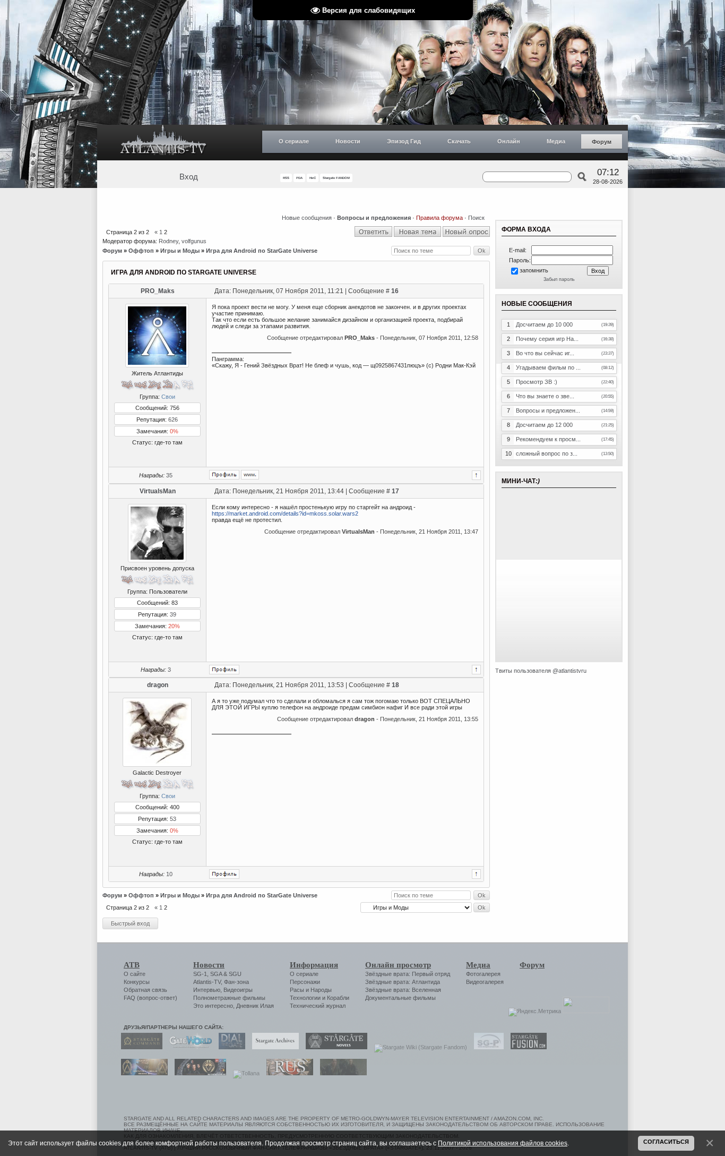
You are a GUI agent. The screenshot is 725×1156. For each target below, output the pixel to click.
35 (169, 475)
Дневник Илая (255, 1006)
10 (169, 874)
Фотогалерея (483, 974)
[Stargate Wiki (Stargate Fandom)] (418, 1047)
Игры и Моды (180, 250)
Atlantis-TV (207, 982)
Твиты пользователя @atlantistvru (540, 670)
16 (395, 291)
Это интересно (213, 1006)
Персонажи (305, 982)
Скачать (459, 141)
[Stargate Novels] (333, 1047)
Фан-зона (236, 982)
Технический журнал (318, 1006)
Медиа (556, 141)
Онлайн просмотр (398, 965)
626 (173, 419)
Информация (314, 965)
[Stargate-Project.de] (486, 1047)
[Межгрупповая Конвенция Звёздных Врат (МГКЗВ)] (142, 1073)
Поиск (476, 218)
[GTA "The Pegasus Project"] (341, 1073)
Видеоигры (238, 990)
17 (395, 491)
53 (173, 819)
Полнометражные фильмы (229, 998)
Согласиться (666, 1141)
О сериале (294, 141)
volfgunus (194, 241)
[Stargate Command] (139, 1047)
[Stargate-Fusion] (526, 1047)
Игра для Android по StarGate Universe (261, 250)
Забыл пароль (559, 279)
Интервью (206, 990)
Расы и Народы (311, 990)
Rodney (168, 241)
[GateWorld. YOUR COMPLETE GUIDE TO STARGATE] (188, 1047)
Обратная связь (145, 990)
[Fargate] (287, 1073)
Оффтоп (141, 250)
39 (173, 614)
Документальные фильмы (400, 998)
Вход (188, 177)
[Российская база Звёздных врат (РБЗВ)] (197, 1073)
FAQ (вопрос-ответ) (150, 998)
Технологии (305, 998)
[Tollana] (244, 1073)
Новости (347, 141)
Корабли (338, 998)
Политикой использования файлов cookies (502, 1143)
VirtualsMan (158, 491)
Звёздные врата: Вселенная (403, 990)
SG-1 (200, 974)
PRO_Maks (158, 291)
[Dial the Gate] (229, 1047)
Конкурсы (137, 982)
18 (395, 685)
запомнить (534, 270)
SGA (216, 974)
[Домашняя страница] (250, 474)
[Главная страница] (163, 142)
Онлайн (508, 141)
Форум (601, 142)
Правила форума (439, 218)
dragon (157, 685)
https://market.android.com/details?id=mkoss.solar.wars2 (285, 513)
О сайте (134, 974)
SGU (235, 974)
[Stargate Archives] (273, 1047)
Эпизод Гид (404, 141)
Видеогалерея (485, 982)
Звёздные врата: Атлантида (402, 982)
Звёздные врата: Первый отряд (407, 974)
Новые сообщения (307, 218)
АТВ (132, 965)
